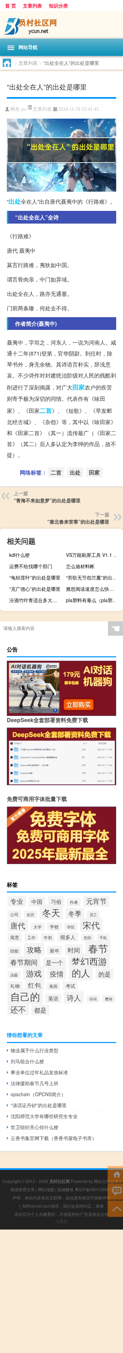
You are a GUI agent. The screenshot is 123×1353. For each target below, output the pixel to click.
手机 (103, 937)
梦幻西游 (89, 961)
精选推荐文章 (22, 1189)
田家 (78, 387)
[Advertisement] (61, 1291)
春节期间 (24, 962)
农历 (30, 914)
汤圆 (14, 975)
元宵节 (96, 901)
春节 (98, 948)
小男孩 (61, 1221)
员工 (93, 914)
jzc (24, 109)
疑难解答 (65, 1189)
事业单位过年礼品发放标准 (39, 1072)
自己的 (25, 996)
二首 (46, 410)
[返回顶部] (115, 1208)
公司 (14, 914)
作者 (74, 902)
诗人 (74, 997)
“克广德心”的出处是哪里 (34, 588)
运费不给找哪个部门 (30, 566)
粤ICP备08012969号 (94, 1189)
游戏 (34, 973)
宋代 (91, 925)
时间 (74, 949)
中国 (36, 902)
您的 (87, 937)
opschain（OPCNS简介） (38, 1094)
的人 (81, 972)
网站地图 (46, 1189)
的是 (104, 974)
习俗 (56, 901)
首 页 (10, 5)
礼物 (15, 985)
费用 (108, 999)
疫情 (57, 974)
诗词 (93, 999)
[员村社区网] (61, 25)
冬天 (51, 912)
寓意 (14, 937)
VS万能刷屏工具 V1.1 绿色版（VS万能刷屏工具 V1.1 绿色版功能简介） (93, 554)
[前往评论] (115, 1191)
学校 (54, 926)
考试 (70, 985)
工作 (31, 937)
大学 (37, 927)
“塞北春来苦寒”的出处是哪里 (78, 521)
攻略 (34, 949)
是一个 (54, 962)
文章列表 (32, 5)
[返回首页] (115, 1174)
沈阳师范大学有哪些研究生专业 (44, 1116)
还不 (18, 1009)
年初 (48, 937)
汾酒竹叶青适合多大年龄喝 (37, 600)
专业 (16, 901)
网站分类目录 (106, 1181)
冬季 (74, 913)
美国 (53, 986)
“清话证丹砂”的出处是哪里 (39, 1105)
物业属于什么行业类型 (34, 1050)
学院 (70, 927)
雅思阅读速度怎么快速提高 (93, 588)
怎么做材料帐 (80, 566)
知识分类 (58, 5)
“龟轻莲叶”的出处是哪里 (34, 577)
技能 (14, 951)
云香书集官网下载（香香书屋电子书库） (54, 1138)
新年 (54, 950)
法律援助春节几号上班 (34, 1083)
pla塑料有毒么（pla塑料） (93, 600)
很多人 (68, 937)
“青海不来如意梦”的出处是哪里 (47, 500)
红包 (34, 985)
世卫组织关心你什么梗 (34, 1127)
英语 (53, 998)
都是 (40, 1010)
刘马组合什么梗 (27, 1061)
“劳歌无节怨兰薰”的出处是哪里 (93, 577)
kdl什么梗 (19, 554)
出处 (15, 201)
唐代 (17, 925)
